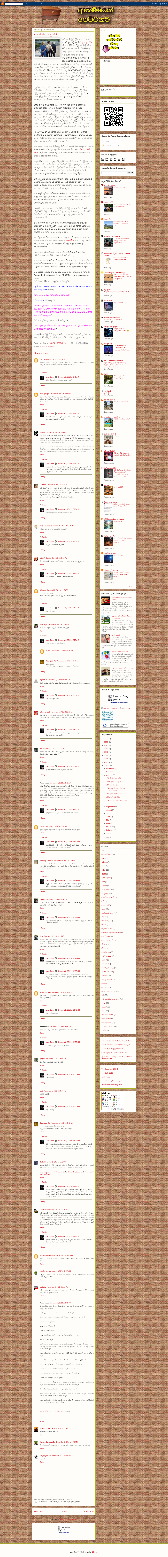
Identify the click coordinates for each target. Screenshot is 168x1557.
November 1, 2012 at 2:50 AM (68, 509)
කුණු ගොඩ (116, 635)
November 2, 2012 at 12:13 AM (69, 881)
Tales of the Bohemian (113, 361)
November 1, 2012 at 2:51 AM (68, 573)
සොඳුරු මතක (106, 1022)
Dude (42, 1162)
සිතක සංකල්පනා (110, 502)
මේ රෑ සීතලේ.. (119, 555)
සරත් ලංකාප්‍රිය (44, 394)
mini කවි (107, 391)
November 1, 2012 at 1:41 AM (60, 783)
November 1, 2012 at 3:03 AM (56, 826)
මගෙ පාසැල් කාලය (108, 991)
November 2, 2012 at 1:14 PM (57, 1287)
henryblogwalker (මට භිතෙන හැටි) (52, 1172)
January (109, 833)
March (109, 827)
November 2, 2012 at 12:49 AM (69, 1010)
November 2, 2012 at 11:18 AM (60, 1271)
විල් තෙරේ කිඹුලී (110, 468)
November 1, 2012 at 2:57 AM (68, 730)
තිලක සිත (107, 219)
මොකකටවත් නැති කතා (110, 999)
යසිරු (41, 1091)
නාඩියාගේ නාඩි (110, 434)
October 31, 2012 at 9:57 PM (57, 485)
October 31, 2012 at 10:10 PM (63, 526)
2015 (106, 755)
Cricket (104, 862)
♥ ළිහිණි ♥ (43, 680)
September (110, 807)
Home (64, 1512)
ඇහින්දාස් (105, 905)
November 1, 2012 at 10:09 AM (55, 1091)
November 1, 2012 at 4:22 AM (65, 861)
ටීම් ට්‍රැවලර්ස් (44, 1456)
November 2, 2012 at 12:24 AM (69, 958)
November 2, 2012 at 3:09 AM (68, 1236)
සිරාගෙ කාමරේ (45, 712)
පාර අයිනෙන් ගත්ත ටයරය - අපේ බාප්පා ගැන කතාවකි (123, 540)
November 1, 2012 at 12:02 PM (56, 1210)
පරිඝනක (104, 975)
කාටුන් (104, 925)
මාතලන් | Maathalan (112, 236)
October (109, 775)
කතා (103, 909)
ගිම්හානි (104, 948)
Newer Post (39, 1512)
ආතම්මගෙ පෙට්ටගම (112, 318)
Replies (44, 373)
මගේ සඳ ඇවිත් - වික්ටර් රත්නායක (114, 1052)
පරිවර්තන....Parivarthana (114, 519)
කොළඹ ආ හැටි (107, 940)
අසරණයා (43, 1287)
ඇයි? (103, 901)
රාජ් (41, 749)
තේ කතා (117, 436)
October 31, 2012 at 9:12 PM (60, 394)
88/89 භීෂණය (106, 854)
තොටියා (42, 1428)
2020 (106, 745)
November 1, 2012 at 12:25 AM (54, 749)
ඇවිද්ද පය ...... (109, 290)
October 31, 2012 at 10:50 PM (58, 590)
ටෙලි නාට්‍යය (106, 956)
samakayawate (45, 1255)
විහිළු (103, 1003)
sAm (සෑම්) (43, 625)
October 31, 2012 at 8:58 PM (54, 359)
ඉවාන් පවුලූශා (109, 185)
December (110, 768)
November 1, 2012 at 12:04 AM (59, 680)
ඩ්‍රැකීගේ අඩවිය (109, 536)
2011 (106, 838)
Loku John (50, 377)
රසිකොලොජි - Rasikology (114, 272)
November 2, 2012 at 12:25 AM (69, 971)
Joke (103, 870)
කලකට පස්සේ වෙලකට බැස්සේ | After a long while (122, 574)
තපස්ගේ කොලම (110, 553)
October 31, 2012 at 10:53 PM (58, 625)
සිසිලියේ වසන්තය (120, 187)
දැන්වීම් (104, 960)
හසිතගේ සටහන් (107, 1026)
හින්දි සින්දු (108, 344)
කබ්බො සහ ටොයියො (120, 652)
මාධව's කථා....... (110, 301)
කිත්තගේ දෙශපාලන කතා (111, 933)
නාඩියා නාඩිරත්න (46, 526)
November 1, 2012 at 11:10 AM (68, 661)
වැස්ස (106, 374)
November (110, 772)
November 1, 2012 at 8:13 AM (56, 1059)
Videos (104, 886)
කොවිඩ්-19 (105, 936)
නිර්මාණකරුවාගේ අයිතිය (113, 320)
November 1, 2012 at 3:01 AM (68, 810)
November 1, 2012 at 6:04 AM (54, 936)
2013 (106, 762)
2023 (106, 742)
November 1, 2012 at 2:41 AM (68, 377)
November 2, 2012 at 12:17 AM (69, 917)
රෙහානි (42, 558)
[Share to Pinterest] (87, 343)
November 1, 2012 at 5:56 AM (56, 899)
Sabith (42, 1210)
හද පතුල (107, 485)
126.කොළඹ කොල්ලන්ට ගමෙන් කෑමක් (115, 789)
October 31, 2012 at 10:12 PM (56, 558)
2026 (106, 739)
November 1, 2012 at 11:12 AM (62, 1123)
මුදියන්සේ (43, 590)
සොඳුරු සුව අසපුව (110, 327)
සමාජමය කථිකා (107, 1015)
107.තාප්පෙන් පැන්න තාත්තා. (123, 668)
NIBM (103, 874)
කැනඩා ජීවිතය (106, 929)
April (108, 823)
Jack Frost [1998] (108, 1077)
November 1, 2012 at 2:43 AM (68, 414)
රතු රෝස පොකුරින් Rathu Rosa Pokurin (116, 1041)
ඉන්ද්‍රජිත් (42, 1059)
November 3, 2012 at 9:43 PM (67, 1442)
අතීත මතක (43, 346)
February (110, 830)
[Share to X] (82, 343)
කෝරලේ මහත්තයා (46, 861)
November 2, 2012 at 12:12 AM (69, 842)
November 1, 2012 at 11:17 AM (55, 1162)
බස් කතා (104, 987)
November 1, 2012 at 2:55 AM (68, 640)
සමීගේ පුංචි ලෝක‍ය (111, 570)
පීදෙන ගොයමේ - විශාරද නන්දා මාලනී (115, 1045)
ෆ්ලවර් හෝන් (118, 302)
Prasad (48, 650)
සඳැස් (103, 1011)
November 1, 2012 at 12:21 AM (62, 712)
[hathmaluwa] (125, 708)
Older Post (89, 1512)
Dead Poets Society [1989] (111, 1085)
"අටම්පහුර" (56, 1411)
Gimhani (43, 485)
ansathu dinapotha (112, 417)
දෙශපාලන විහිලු (107, 968)
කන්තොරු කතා (107, 913)
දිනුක (41, 936)
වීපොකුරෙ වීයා (51, 661)
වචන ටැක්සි (108, 202)
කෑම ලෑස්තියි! (118, 487)
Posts (106, 142)
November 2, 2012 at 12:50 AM (69, 1042)
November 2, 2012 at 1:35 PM (60, 1303)
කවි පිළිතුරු (105, 921)
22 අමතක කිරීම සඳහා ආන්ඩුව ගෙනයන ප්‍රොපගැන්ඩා (121, 241)
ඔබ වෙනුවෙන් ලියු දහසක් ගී (112, 1049)
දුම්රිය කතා (105, 964)
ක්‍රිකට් (103, 944)
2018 (106, 749)
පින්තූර (104, 983)
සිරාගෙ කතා (106, 1019)
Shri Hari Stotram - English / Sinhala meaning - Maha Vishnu (122, 348)
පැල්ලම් (106, 393)
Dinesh (42, 899)
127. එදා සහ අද (112, 785)
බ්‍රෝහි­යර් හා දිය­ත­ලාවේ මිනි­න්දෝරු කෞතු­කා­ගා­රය (122, 223)
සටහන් (104, 1007)
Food (103, 866)
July (108, 813)
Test (103, 882)
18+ (102, 850)
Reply (42, 368)
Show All (131, 586)
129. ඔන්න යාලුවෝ (113, 778)
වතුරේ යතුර (118, 521)
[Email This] (77, 343)
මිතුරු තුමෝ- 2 (86, 42)
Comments (108, 145)
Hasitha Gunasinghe (48, 1442)
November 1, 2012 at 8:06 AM (60, 1027)
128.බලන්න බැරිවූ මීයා (114, 781)
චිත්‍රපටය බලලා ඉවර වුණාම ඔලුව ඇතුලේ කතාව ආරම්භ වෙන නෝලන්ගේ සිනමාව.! (115, 365)
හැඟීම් (103, 1030)
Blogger (95, 1552)
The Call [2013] (107, 1073)
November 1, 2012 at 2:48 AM (68, 464)
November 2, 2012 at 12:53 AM (69, 1141)
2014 (106, 759)
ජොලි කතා (105, 952)
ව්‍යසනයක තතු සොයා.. (121, 402)
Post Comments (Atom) (68, 1519)
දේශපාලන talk (107, 972)
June (108, 817)
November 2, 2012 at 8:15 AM (62, 1255)
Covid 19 (104, 858)
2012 (106, 766)
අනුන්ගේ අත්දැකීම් (108, 897)
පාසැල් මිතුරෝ (106, 979)
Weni (42, 359)
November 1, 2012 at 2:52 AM (68, 608)
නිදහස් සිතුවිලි (109, 451)
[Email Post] (71, 343)
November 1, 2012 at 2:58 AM (62, 650)
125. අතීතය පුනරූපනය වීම (116, 794)
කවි (102, 917)
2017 (106, 752)
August (109, 810)
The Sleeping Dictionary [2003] (113, 1081)
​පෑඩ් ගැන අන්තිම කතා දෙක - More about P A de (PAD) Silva (122, 277)
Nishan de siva (45, 992)
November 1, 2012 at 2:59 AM (68, 766)
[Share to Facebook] (84, 343)
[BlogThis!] (80, 343)
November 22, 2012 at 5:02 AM (60, 1456)
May (108, 820)
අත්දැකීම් (51, 346)
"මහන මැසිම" (44, 1411)
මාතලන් (42, 432)
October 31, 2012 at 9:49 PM (56, 432)
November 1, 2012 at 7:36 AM (62, 992)
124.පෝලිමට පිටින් (113, 797)
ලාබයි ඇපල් (44, 1271)
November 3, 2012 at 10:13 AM (57, 1428)
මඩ (102, 995)
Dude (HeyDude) (74, 1172)
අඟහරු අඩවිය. (109, 400)
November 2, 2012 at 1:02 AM (68, 1186)
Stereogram (106, 878)
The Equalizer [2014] (109, 1069)
